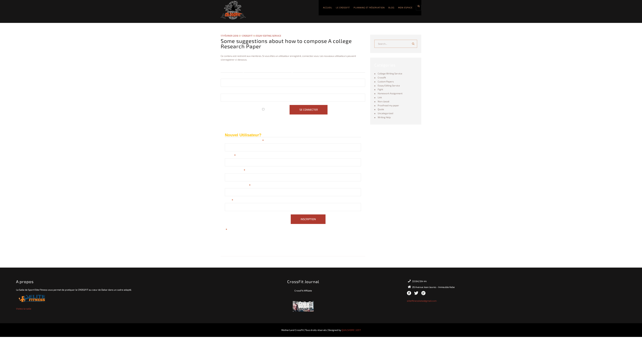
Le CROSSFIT (343, 7)
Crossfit (382, 77)
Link (380, 97)
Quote (381, 109)
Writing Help (384, 117)
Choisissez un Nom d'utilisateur (244, 141)
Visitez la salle (23, 308)
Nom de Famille (235, 170)
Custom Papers (386, 81)
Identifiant (226, 76)
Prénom (230, 156)
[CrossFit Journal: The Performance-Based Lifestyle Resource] (303, 305)
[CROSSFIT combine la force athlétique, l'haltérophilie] (233, 10)
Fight (380, 89)
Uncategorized (385, 113)
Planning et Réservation (369, 7)
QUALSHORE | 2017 (351, 330)
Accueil (327, 7)
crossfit (247, 35)
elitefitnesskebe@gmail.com (422, 300)
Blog (391, 7)
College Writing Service (390, 73)
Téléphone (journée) (238, 186)
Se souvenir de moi (276, 109)
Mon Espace (405, 7)
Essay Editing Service (268, 35)
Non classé (383, 101)
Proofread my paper (388, 105)
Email (229, 200)
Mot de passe (229, 91)
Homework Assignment (390, 93)
